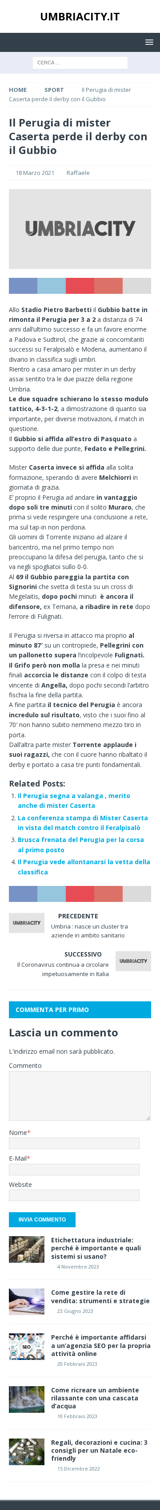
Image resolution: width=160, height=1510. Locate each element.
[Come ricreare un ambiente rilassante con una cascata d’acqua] (26, 1399)
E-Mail (18, 1158)
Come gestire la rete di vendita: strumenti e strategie (100, 1296)
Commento (25, 1065)
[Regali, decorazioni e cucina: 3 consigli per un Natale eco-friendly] (26, 1452)
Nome (18, 1132)
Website (20, 1184)
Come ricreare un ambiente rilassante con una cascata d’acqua (95, 1398)
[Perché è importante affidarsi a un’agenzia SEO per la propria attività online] (26, 1346)
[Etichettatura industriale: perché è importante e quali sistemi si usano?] (26, 1249)
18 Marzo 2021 (35, 173)
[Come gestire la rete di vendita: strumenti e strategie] (26, 1302)
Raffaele (78, 173)
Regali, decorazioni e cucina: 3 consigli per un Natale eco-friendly (99, 1450)
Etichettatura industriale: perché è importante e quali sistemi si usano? (96, 1248)
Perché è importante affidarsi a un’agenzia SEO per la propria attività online (101, 1345)
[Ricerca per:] (80, 62)
